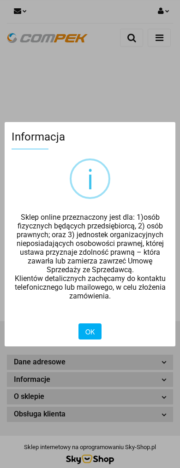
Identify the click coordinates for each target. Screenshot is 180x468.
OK (90, 331)
